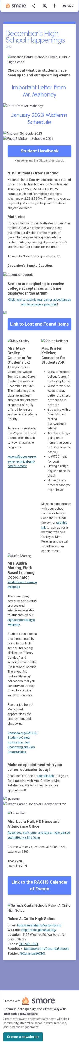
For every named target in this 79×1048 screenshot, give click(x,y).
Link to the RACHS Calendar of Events (40, 885)
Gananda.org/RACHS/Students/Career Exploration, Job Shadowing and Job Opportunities (23, 742)
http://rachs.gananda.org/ (38, 930)
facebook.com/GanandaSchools (46, 949)
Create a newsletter (23, 1037)
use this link (45, 776)
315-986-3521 (28, 944)
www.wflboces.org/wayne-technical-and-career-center (22, 461)
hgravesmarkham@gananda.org (39, 925)
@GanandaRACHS (32, 953)
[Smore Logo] (16, 6)
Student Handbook (40, 151)
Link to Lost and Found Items (39, 324)
